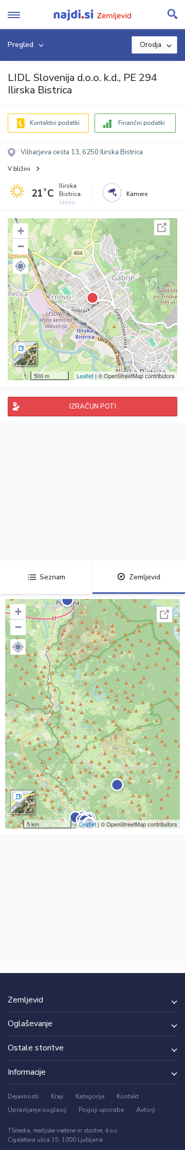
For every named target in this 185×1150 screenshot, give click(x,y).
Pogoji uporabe (101, 1110)
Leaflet (85, 375)
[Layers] (25, 354)
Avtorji (145, 1110)
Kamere (136, 194)
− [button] (20, 246)
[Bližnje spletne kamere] (112, 192)
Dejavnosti (23, 1096)
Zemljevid (144, 577)
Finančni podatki (141, 123)
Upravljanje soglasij (37, 1110)
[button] (20, 266)
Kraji (57, 1096)
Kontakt (128, 1096)
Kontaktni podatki (55, 123)
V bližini (19, 169)
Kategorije (90, 1096)
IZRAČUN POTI (92, 406)
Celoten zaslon (162, 227)
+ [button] (20, 230)
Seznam (52, 577)
